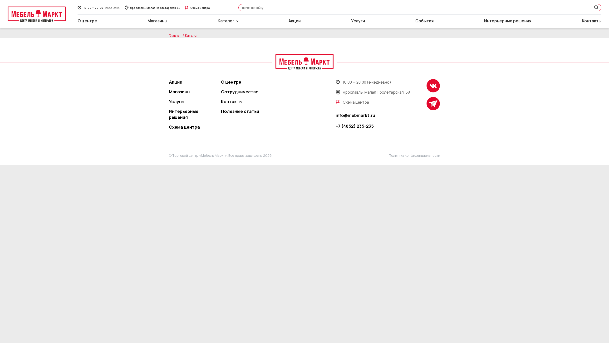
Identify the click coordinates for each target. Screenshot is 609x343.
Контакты (591, 21)
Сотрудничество (240, 92)
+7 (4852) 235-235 (355, 126)
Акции (295, 21)
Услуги (358, 21)
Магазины (157, 21)
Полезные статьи (240, 111)
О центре (87, 21)
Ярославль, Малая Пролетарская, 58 (376, 92)
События (424, 21)
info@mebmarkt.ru (355, 115)
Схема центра (184, 127)
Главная (175, 35)
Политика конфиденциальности (414, 155)
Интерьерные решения (507, 21)
